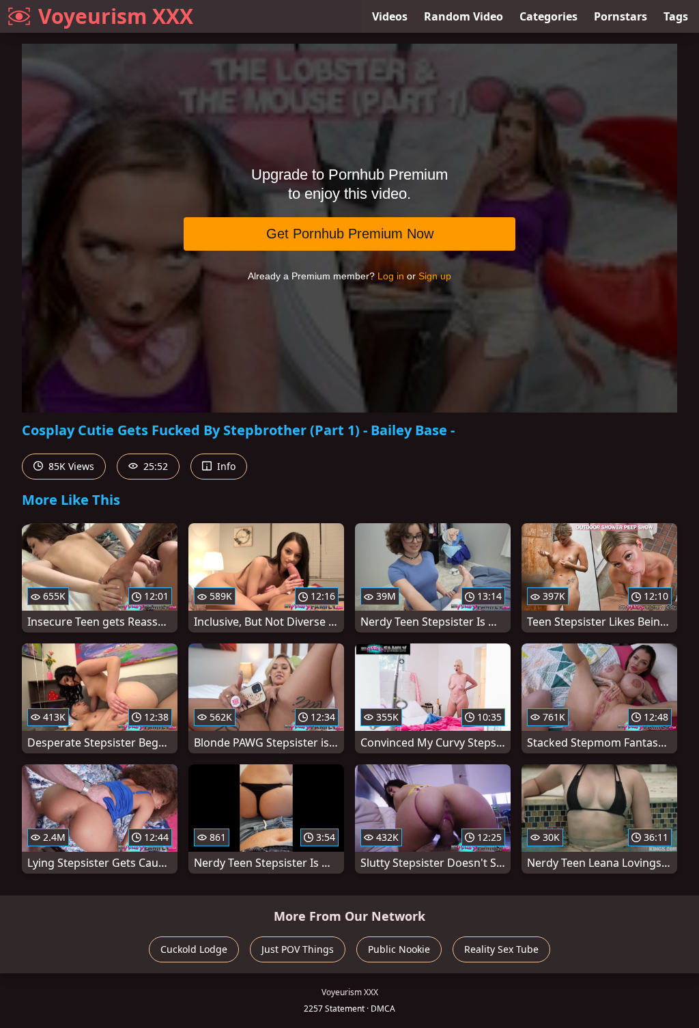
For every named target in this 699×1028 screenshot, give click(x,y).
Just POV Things (297, 949)
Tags (676, 16)
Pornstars (620, 16)
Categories (548, 16)
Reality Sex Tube (501, 949)
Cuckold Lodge (193, 949)
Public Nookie (399, 949)
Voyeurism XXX (115, 16)
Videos (390, 16)
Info (225, 466)
